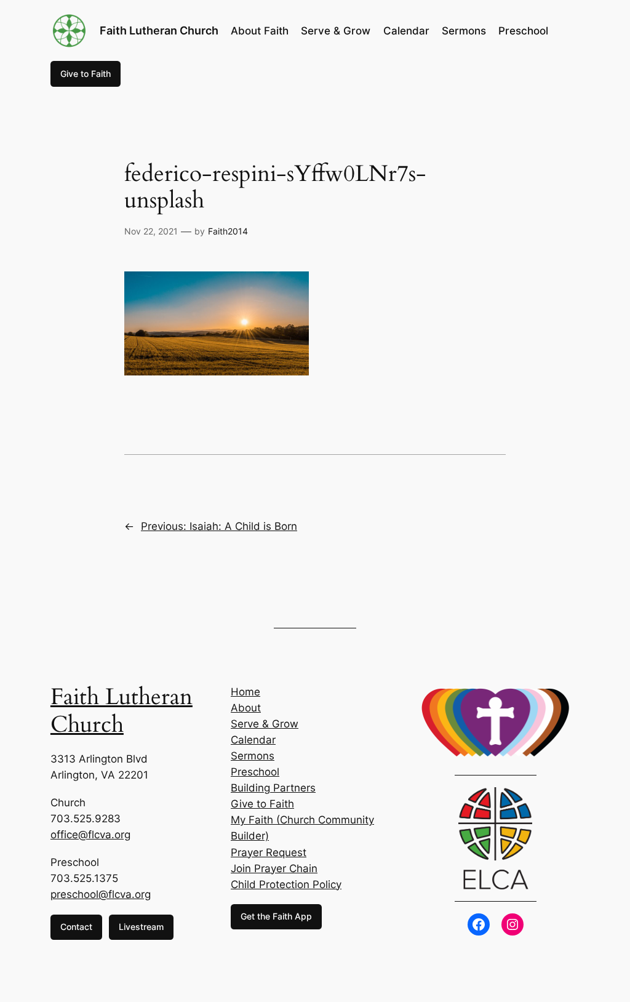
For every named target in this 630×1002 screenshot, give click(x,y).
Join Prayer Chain (274, 868)
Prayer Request (268, 852)
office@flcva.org (90, 834)
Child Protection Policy (286, 884)
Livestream (141, 926)
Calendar (253, 740)
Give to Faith (85, 73)
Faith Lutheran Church (159, 30)
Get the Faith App (276, 916)
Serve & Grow (264, 724)
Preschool (255, 772)
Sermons (252, 756)
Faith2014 (228, 231)
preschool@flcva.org (100, 894)
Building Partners (273, 788)
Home (245, 692)
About (246, 708)
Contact (76, 926)
